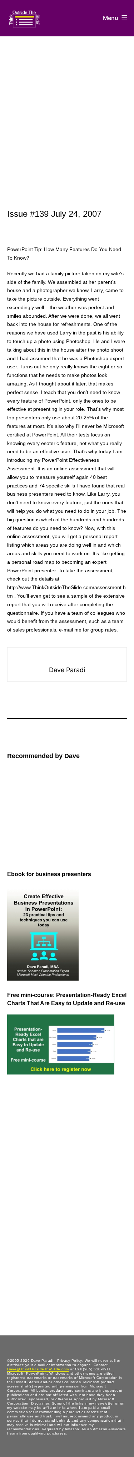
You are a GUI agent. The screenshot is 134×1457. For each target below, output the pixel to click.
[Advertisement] (67, 107)
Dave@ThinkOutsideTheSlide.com (38, 1369)
